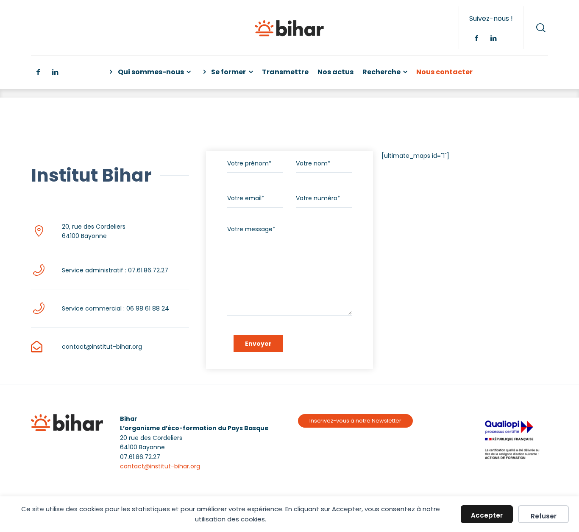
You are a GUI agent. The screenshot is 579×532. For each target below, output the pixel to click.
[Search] (541, 27)
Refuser (544, 516)
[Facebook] (476, 38)
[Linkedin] (493, 38)
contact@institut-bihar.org (160, 466)
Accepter (487, 515)
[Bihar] (289, 27)
